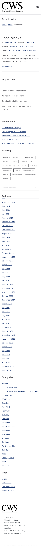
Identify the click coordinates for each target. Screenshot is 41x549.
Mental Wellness (8, 426)
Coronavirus (13, 46)
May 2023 (6, 241)
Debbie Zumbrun (10, 43)
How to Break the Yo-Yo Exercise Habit (18, 143)
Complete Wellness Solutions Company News (20, 391)
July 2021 (5, 308)
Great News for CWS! (10, 139)
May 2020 (6, 358)
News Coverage (17, 174)
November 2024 (8, 202)
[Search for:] (20, 187)
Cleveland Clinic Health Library (14, 101)
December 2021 (8, 288)
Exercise (5, 403)
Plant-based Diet (8, 446)
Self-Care (5, 450)
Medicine (5, 419)
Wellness (6, 178)
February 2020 (8, 366)
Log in (4, 479)
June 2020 (6, 355)
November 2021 (8, 292)
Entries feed (6, 483)
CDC (9, 50)
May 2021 (6, 316)
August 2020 (7, 347)
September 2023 (8, 230)
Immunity (5, 415)
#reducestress (30, 157)
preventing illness (30, 174)
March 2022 (7, 280)
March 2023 (7, 249)
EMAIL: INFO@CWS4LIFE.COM (14, 525)
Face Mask (29, 46)
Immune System (28, 170)
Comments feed (8, 487)
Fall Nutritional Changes (11, 128)
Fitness (17, 170)
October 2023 (7, 226)
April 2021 (6, 319)
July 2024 (6, 206)
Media (5, 174)
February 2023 (8, 253)
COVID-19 (21, 46)
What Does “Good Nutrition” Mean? (16, 136)
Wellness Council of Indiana (13, 96)
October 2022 (7, 261)
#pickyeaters (17, 157)
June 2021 (6, 312)
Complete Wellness (9, 165)
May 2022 (6, 276)
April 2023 (6, 245)
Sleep (4, 454)
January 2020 (7, 370)
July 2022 (6, 269)
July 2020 (6, 351)
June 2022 (6, 273)
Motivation (6, 434)
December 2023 (8, 222)
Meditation (6, 422)
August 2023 (7, 233)
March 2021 (6, 323)
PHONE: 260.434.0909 (12, 523)
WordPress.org (8, 490)
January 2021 (7, 331)
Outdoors (5, 442)
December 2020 (8, 335)
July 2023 (6, 237)
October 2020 (7, 343)
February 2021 (7, 327)
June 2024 (6, 210)
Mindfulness (6, 430)
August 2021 (7, 304)
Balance (24, 161)
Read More (6, 67)
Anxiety (15, 161)
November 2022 (8, 257)
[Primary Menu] (37, 7)
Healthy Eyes (7, 411)
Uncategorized (8, 458)
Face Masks (11, 38)
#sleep (6, 161)
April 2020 (6, 362)
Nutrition (5, 438)
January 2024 (7, 218)
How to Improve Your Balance (14, 132)
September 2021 (8, 300)
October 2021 (7, 296)
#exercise (6, 157)
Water (4, 462)
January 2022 (7, 284)
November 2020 (8, 339)
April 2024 (6, 214)
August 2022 (7, 265)
